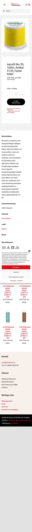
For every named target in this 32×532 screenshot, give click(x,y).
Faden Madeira (16, 108)
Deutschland (6, 218)
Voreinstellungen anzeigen (16, 277)
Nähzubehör (10, 110)
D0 (17, 111)
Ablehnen (16, 272)
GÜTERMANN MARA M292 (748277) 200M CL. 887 (24, 332)
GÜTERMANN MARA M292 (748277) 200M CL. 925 (8, 291)
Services (5, 407)
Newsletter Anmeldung (10, 410)
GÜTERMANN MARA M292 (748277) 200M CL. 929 (24, 291)
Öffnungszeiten (7, 401)
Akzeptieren (16, 267)
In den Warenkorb (16, 102)
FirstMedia (14, 423)
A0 (11, 111)
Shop (3, 404)
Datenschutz (13, 280)
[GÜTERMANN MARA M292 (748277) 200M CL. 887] (24, 312)
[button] (29, 251)
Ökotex (4, 229)
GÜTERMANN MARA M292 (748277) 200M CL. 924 (8, 332)
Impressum (20, 280)
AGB (28, 420)
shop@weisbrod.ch (8, 362)
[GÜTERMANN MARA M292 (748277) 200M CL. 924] (8, 312)
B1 (13, 111)
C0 (15, 111)
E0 (19, 111)
